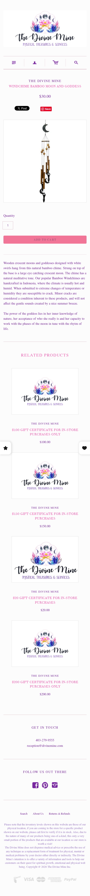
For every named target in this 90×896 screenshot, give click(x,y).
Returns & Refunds (59, 813)
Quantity (9, 215)
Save (48, 109)
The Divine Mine (45, 423)
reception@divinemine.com (45, 745)
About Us (38, 813)
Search (23, 813)
